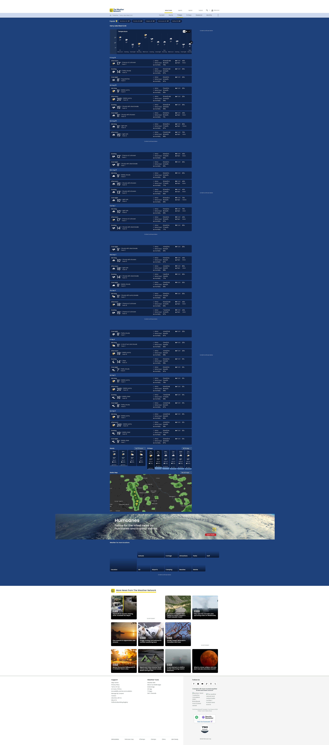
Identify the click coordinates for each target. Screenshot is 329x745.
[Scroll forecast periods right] (191, 42)
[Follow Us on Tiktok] (207, 684)
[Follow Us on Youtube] (202, 684)
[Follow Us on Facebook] (194, 684)
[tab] (184, 31)
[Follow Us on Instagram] (198, 684)
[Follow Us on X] (215, 684)
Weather (115, 15)
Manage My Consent (117, 693)
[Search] (207, 10)
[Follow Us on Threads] (211, 684)
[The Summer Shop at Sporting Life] (212, 565)
